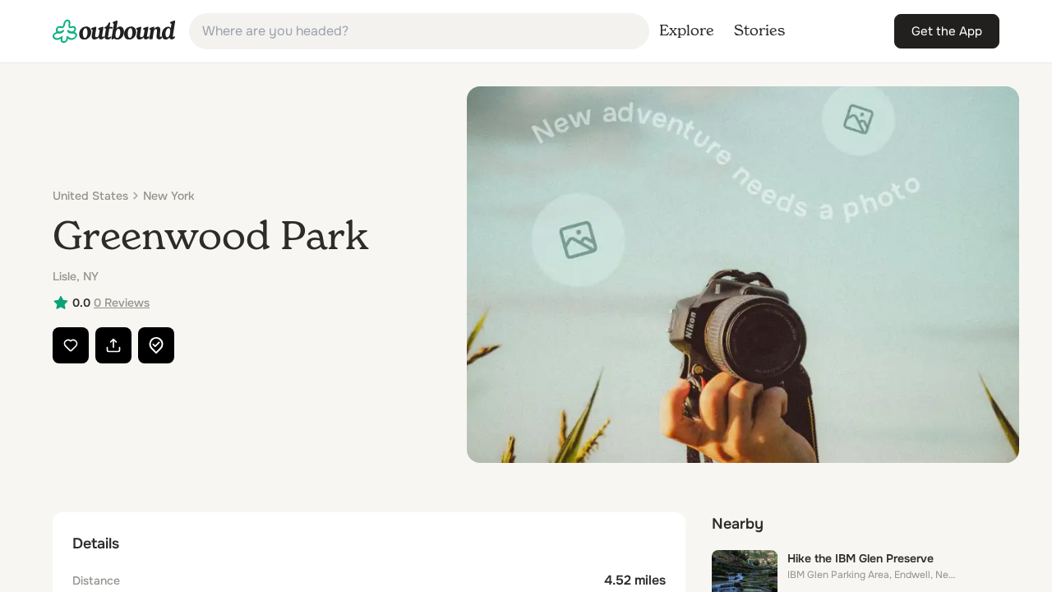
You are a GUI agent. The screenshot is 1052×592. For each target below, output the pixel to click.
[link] (114, 31)
